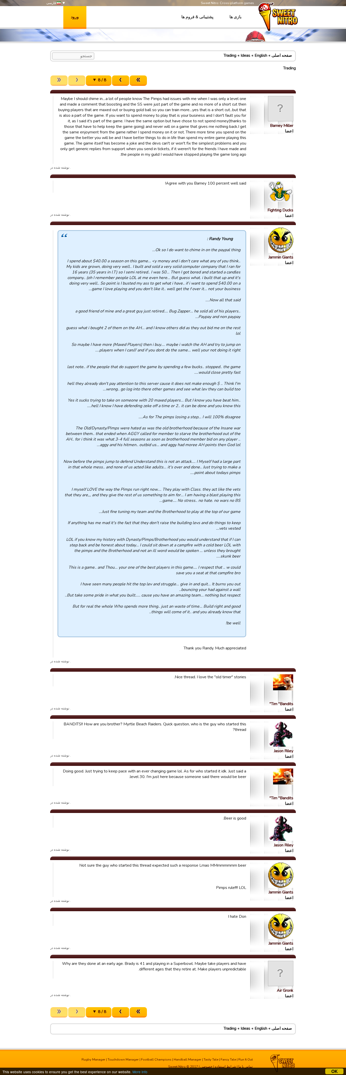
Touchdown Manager (123, 1059)
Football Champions (156, 1059)
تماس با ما (245, 1066)
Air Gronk (285, 990)
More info (139, 1071)
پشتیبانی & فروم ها (197, 17)
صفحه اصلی (282, 55)
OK (334, 1071)
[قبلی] (120, 80)
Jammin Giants (280, 257)
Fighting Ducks (280, 210)
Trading (230, 55)
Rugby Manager (93, 1059)
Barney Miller (281, 125)
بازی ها (235, 17)
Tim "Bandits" (281, 704)
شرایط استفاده (225, 1066)
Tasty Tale (211, 1059)
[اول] (138, 80)
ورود (75, 17)
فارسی (51, 3)
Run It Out (245, 1059)
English (261, 55)
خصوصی (206, 1066)
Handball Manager (187, 1059)
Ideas (245, 55)
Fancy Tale (228, 1059)
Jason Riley (283, 751)
